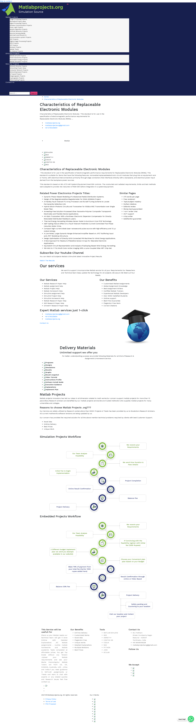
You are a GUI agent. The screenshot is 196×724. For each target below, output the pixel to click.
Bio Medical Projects (16, 51)
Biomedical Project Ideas (18, 21)
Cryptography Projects (17, 78)
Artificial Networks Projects (19, 31)
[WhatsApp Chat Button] (191, 719)
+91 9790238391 (51, 128)
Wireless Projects (15, 47)
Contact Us (10, 82)
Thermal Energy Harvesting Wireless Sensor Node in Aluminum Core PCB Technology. (78, 221)
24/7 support (129, 214)
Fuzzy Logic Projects (16, 27)
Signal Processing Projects (18, 23)
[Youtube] (132, 659)
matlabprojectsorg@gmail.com (57, 125)
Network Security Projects (18, 66)
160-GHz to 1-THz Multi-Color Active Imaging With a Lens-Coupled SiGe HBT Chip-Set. (78, 248)
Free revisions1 (129, 199)
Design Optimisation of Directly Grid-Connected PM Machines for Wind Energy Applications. (80, 238)
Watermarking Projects (17, 80)
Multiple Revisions (82, 647)
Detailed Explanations (83, 645)
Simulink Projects (12, 53)
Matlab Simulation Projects (18, 61)
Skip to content (6, 1)
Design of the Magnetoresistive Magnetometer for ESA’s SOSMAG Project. (72, 199)
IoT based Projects (16, 74)
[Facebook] (132, 653)
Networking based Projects (18, 72)
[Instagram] (138, 653)
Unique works (80, 643)
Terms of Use (50, 701)
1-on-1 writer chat (130, 211)
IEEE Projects (14, 43)
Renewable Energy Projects (19, 59)
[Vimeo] (150, 653)
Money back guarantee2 (133, 209)
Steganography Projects (17, 76)
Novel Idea (79, 638)
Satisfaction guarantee (132, 219)
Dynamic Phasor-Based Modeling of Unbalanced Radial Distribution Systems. (74, 197)
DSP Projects (14, 39)
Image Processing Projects (18, 19)
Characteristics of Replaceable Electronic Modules (64, 99)
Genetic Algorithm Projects (18, 29)
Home (46, 97)
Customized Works (82, 635)
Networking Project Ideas (18, 68)
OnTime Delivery (81, 633)
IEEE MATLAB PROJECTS (18, 35)
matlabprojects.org (52, 123)
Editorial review (130, 206)
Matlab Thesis (14, 49)
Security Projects (12, 64)
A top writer (128, 216)
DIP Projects (14, 45)
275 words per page (131, 197)
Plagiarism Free (81, 640)
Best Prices (79, 650)
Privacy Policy (50, 699)
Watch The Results (47, 261)
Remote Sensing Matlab (17, 33)
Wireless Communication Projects (21, 25)
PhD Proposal (50, 704)
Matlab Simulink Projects (18, 55)
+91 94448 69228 (139, 643)
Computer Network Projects (19, 70)
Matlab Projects (12, 17)
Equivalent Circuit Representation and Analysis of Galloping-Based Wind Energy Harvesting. (80, 246)
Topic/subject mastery (132, 202)
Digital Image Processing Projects (20, 41)
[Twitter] (144, 653)
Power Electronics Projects (18, 57)
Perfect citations (130, 204)
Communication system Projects (20, 37)
